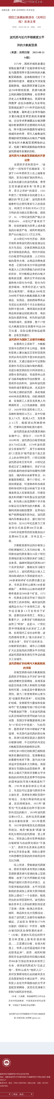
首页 (14, 10)
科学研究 (21, 10)
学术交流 (30, 10)
